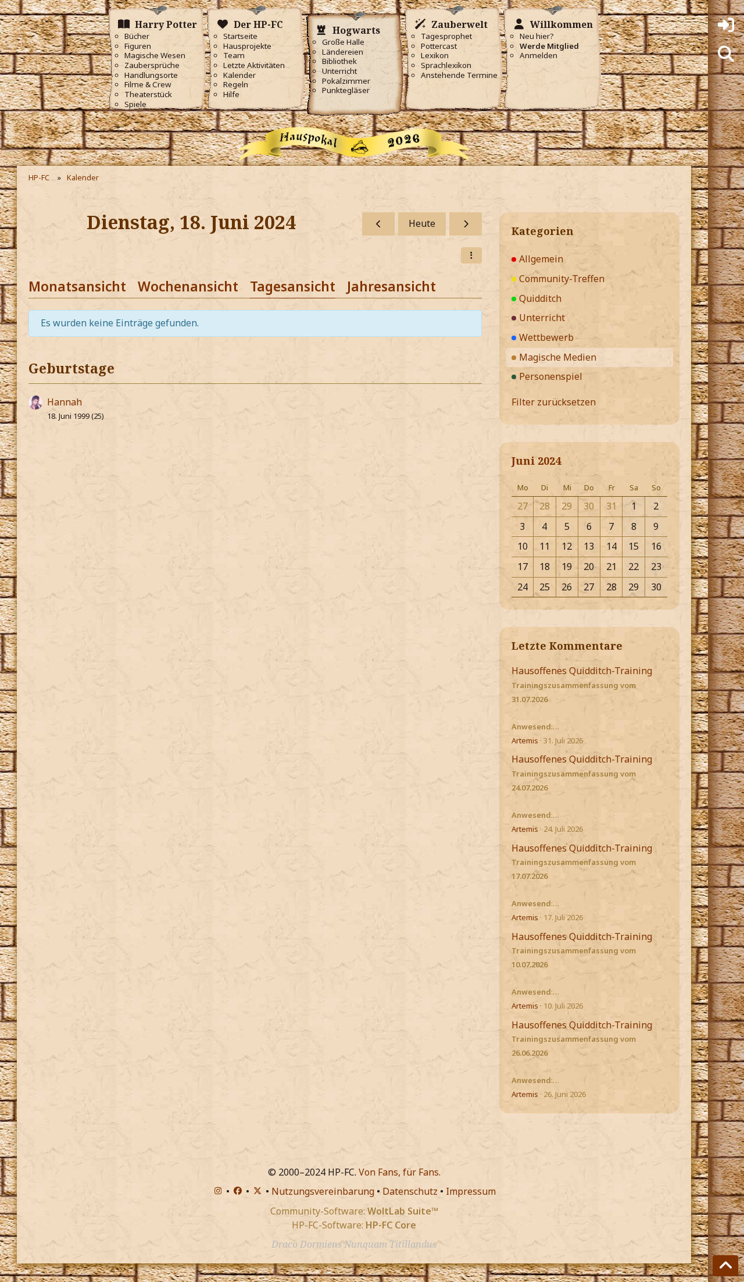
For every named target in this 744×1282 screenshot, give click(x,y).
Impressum (471, 1191)
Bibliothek (339, 61)
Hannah (64, 402)
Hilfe (231, 94)
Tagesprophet (446, 36)
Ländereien (342, 52)
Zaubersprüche (152, 65)
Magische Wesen (154, 55)
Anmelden (538, 55)
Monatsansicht (77, 286)
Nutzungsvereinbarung (322, 1191)
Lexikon (435, 55)
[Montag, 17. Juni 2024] (378, 224)
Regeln (235, 85)
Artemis (525, 740)
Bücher (136, 36)
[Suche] (726, 54)
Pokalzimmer (346, 81)
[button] (471, 255)
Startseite (240, 36)
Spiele (135, 104)
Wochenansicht (188, 286)
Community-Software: (354, 1211)
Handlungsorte (151, 75)
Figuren (137, 46)
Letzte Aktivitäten (254, 65)
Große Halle (343, 42)
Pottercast (439, 46)
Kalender (239, 75)
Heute (422, 223)
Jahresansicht (391, 286)
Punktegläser (346, 90)
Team (234, 55)
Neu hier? (537, 36)
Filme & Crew (147, 85)
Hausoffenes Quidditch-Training (582, 670)
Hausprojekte (247, 46)
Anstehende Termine (459, 75)
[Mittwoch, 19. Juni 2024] (465, 224)
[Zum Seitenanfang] (725, 1265)
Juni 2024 (536, 461)
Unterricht (339, 71)
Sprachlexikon (446, 65)
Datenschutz (410, 1191)
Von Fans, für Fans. (400, 1172)
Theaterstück (148, 94)
